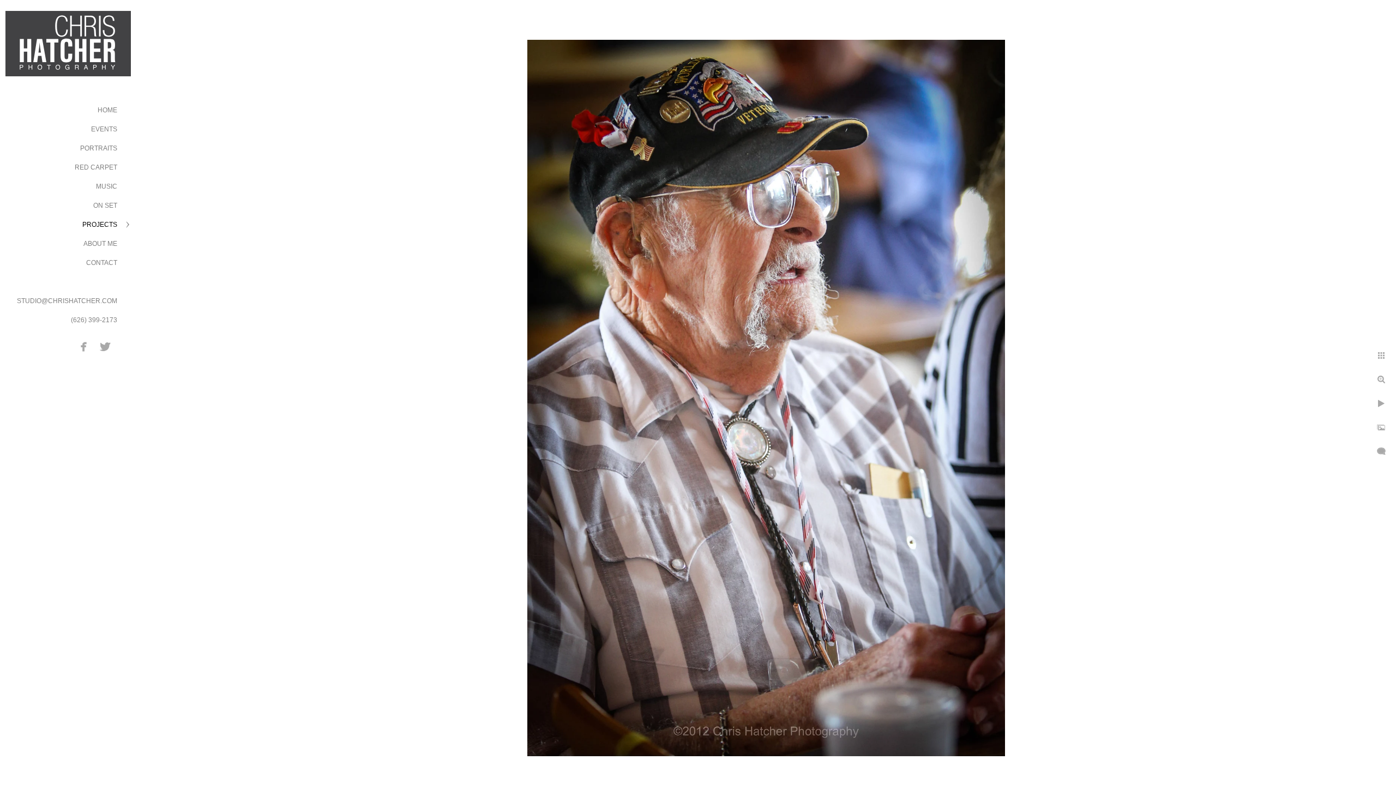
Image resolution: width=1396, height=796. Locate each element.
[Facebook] (84, 346)
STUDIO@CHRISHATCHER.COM (67, 301)
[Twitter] (105, 346)
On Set (105, 205)
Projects (99, 224)
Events (104, 129)
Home (107, 110)
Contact (101, 263)
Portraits (98, 148)
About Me (100, 244)
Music (106, 186)
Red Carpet (96, 167)
